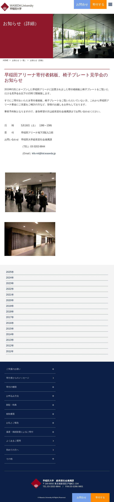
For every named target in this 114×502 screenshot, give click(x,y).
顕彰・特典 (11, 405)
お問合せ (82, 4)
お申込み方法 (12, 396)
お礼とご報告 (12, 423)
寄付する (98, 4)
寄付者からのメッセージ (17, 378)
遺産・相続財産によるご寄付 (19, 432)
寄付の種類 (11, 387)
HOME (5, 60)
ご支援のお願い (13, 369)
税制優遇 (10, 414)
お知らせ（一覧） (19, 60)
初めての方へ (12, 450)
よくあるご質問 (13, 441)
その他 (9, 459)
